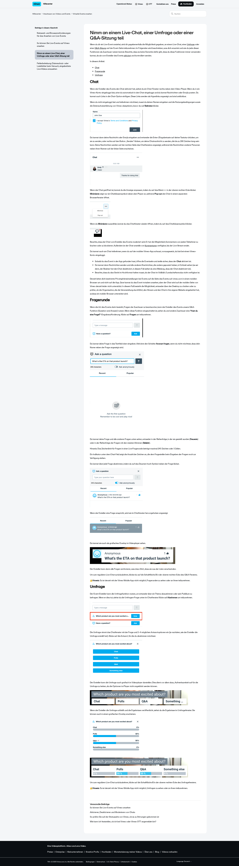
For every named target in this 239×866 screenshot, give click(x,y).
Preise (173, 4)
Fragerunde (100, 71)
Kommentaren (151, 245)
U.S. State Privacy (113, 862)
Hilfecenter (47, 3)
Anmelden (200, 4)
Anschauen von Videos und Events (56, 13)
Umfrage (191, 44)
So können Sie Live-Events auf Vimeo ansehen (53, 44)
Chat (97, 67)
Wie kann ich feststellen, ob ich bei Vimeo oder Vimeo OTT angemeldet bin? (123, 821)
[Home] (36, 4)
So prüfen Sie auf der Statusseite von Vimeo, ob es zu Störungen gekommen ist (124, 817)
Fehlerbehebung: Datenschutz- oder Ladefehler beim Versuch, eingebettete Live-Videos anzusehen (54, 66)
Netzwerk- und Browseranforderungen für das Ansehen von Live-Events (54, 34)
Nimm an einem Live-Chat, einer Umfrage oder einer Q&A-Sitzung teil (53, 55)
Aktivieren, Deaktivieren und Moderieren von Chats (112, 812)
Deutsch (187, 861)
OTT (150, 4)
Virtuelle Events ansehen (82, 13)
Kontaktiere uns (162, 4)
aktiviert (127, 55)
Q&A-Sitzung (100, 48)
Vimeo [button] (140, 4)
